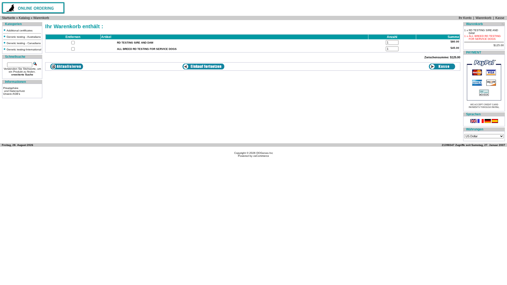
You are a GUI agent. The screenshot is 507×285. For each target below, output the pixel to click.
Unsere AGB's (11, 93)
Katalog (24, 18)
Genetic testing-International (23, 49)
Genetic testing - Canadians (23, 43)
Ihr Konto (465, 18)
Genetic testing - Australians (23, 36)
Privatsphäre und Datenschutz (14, 89)
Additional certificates (19, 30)
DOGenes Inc (264, 152)
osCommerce (261, 155)
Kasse (499, 18)
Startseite (8, 18)
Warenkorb (41, 18)
